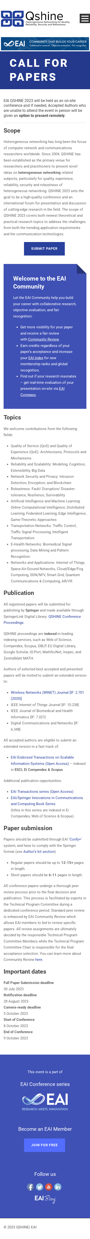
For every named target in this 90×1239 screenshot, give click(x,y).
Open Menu (85, 18)
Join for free (44, 1145)
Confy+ (75, 839)
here (38, 959)
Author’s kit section (38, 851)
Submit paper (44, 248)
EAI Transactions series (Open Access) (42, 791)
